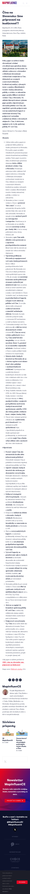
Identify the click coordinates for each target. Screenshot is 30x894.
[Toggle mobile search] (23, 3)
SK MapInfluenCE (7, 739)
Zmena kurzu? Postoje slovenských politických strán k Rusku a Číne (21, 743)
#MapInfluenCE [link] (15, 824)
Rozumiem (22, 882)
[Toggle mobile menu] (27, 3)
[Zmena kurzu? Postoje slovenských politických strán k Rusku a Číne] (22, 732)
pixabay (20, 669)
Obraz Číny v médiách (19, 33)
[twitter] (15, 829)
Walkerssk (14, 669)
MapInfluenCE (6, 28)
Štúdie (4, 36)
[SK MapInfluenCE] (8, 732)
